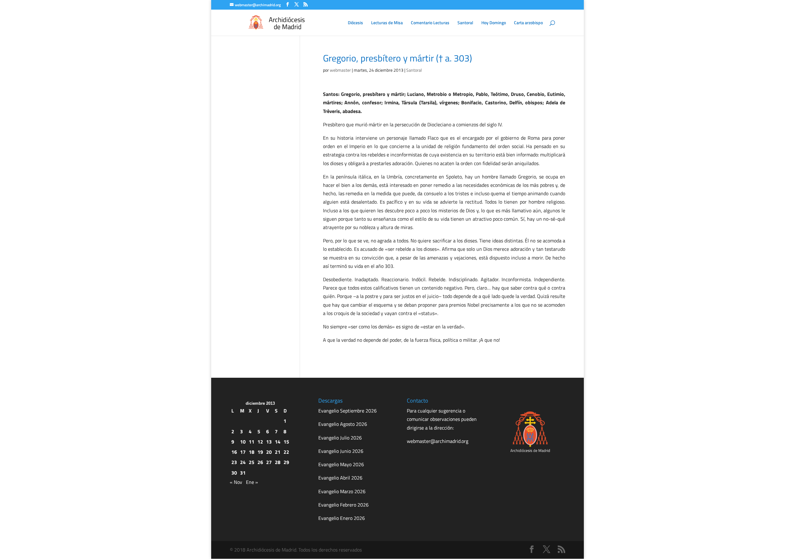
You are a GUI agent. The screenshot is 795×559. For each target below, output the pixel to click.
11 (251, 441)
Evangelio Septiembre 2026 (347, 410)
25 (251, 462)
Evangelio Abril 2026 (340, 477)
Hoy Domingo (493, 23)
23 (234, 462)
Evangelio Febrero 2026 (343, 504)
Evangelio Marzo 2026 (342, 491)
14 (277, 441)
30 (234, 472)
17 (243, 452)
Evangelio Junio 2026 (340, 451)
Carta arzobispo (528, 23)
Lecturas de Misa (387, 23)
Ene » (252, 482)
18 (251, 452)
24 (243, 462)
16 (234, 452)
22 (286, 452)
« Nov (236, 482)
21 (277, 452)
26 (260, 462)
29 (286, 462)
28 (277, 462)
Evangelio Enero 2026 (341, 518)
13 (269, 441)
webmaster (340, 70)
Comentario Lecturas (430, 23)
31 (243, 472)
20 (269, 452)
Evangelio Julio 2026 (340, 437)
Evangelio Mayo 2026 (341, 464)
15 (286, 441)
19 (260, 452)
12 (260, 441)
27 (269, 462)
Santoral (465, 23)
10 (243, 441)
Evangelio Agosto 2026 (342, 424)
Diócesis (355, 23)
